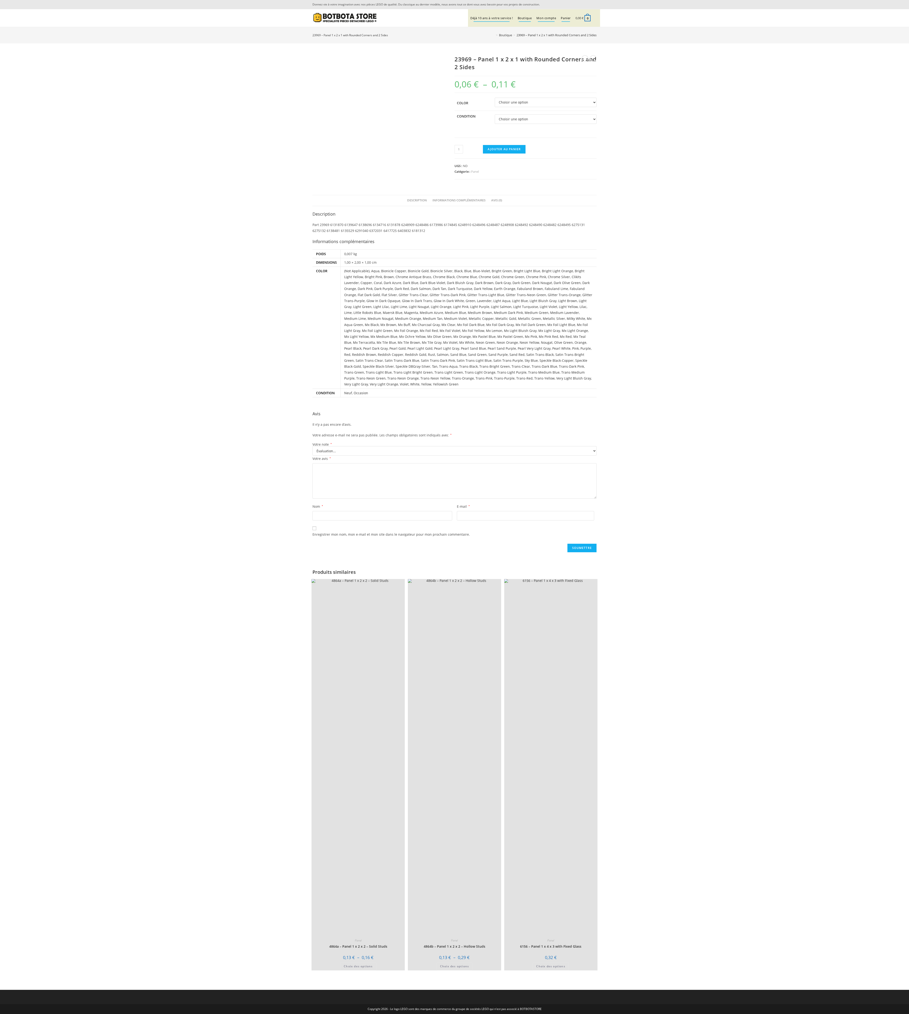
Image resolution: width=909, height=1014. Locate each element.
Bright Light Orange (557, 271)
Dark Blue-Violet (432, 283)
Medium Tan (432, 318)
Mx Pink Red (548, 336)
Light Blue (520, 301)
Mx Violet (450, 342)
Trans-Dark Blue (544, 366)
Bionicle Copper (393, 271)
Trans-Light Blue (379, 372)
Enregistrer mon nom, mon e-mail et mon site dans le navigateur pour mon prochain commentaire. (391, 534)
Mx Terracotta (364, 342)
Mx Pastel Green (510, 336)
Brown (389, 277)
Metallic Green (529, 318)
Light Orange (441, 306)
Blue (467, 271)
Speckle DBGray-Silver (413, 366)
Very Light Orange (384, 384)
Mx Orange (462, 336)
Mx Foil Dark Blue (471, 324)
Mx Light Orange (575, 330)
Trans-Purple (504, 378)
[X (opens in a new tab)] (588, 4)
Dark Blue (410, 283)
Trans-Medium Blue (544, 372)
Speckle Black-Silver (378, 366)
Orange (580, 342)
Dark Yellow (483, 288)
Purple (585, 348)
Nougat (547, 342)
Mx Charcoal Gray (426, 324)
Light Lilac (381, 306)
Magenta (411, 312)
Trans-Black (468, 366)
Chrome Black (444, 277)
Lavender (484, 301)
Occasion (361, 393)
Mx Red (566, 336)
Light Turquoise (525, 306)
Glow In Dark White (449, 301)
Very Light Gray (356, 384)
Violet (404, 384)
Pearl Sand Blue (473, 348)
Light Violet (548, 306)
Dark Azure (392, 283)
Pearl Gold (397, 348)
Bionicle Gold (418, 271)
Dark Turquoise (460, 288)
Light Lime (399, 306)
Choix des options (358, 966)
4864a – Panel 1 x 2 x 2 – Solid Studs (358, 946)
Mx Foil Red (429, 330)
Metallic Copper (481, 318)
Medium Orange (408, 318)
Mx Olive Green (439, 336)
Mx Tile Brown (409, 342)
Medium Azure (431, 312)
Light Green (362, 306)
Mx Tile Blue (386, 342)
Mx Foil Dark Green (531, 324)
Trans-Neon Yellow (435, 378)
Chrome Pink (536, 277)
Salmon (443, 354)
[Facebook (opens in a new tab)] (594, 4)
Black (458, 271)
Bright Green (502, 271)
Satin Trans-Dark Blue (402, 360)
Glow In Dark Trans (417, 301)
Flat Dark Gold (369, 295)
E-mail (463, 506)
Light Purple (479, 306)
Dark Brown (484, 283)
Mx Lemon (494, 330)
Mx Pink (531, 336)
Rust (431, 354)
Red (347, 354)
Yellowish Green (446, 384)
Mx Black (372, 324)
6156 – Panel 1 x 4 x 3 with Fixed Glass (550, 946)
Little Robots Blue (367, 312)
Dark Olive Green (567, 283)
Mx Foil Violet (450, 330)
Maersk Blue (392, 312)
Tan (434, 366)
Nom (317, 506)
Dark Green (521, 283)
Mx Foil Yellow (473, 330)
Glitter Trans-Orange (564, 295)
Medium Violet (455, 318)
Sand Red (517, 354)
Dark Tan (439, 288)
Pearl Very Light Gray (534, 348)
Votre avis (321, 458)
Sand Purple (498, 354)
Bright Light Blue (527, 271)
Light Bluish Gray (543, 301)
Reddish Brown (364, 354)
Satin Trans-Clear (369, 360)
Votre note (322, 444)
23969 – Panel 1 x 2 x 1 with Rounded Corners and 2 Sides (557, 35)
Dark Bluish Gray (460, 283)
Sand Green (477, 354)
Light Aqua (501, 301)
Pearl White (561, 348)
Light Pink (460, 306)
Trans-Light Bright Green (413, 372)
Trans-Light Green (448, 372)
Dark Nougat (542, 283)
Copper (366, 283)
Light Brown (567, 301)
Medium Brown (480, 312)
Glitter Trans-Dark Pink (448, 295)
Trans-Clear (521, 366)
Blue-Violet (481, 271)
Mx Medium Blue (383, 336)
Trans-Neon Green (371, 378)
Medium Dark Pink (508, 312)
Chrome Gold (489, 277)
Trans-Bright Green (494, 366)
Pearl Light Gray (446, 348)
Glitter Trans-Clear (413, 295)
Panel (475, 171)
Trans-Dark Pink (571, 366)
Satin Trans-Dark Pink (438, 360)
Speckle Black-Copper (556, 360)
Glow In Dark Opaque (383, 301)
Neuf (348, 393)
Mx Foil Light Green (377, 330)
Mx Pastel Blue (484, 336)
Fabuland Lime (556, 288)
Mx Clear (448, 324)
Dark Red (402, 288)
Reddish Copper (390, 354)
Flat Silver (389, 295)
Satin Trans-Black (540, 354)
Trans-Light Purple (511, 372)
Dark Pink (365, 288)
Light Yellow (568, 306)
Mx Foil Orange (406, 330)
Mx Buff (404, 324)
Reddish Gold (415, 354)
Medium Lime (355, 318)
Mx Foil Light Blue (561, 324)
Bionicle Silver (441, 271)
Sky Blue (531, 360)
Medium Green (536, 312)
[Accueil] (493, 35)
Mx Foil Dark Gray (500, 324)
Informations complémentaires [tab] (459, 200)
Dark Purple (383, 288)
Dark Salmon (421, 288)
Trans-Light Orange (480, 372)
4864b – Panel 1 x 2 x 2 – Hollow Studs (454, 946)
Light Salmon (501, 306)
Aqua (375, 271)
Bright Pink (373, 277)
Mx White (466, 342)
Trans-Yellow (544, 378)
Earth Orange (504, 288)
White (414, 384)
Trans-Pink (484, 378)
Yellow (426, 384)
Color (462, 103)
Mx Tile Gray (431, 342)
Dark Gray (503, 283)
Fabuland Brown (530, 288)
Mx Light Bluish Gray (520, 330)
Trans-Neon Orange (403, 378)
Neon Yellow (529, 342)
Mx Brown (388, 324)
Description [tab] (417, 200)
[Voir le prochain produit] (593, 58)
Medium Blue (455, 312)
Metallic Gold (505, 318)
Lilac (583, 306)
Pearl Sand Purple (502, 348)
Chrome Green (512, 277)
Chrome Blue (466, 277)
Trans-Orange (463, 378)
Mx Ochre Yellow (412, 336)
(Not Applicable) (357, 271)
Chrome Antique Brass (413, 277)
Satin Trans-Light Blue (474, 360)
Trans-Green (354, 372)
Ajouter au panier (504, 149)
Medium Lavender (564, 312)
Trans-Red (524, 378)
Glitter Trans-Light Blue (485, 295)
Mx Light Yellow (356, 336)
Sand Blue (458, 354)
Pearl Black (352, 348)
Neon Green (485, 342)
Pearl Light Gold (419, 348)
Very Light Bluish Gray (573, 378)
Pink (575, 348)
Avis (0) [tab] (496, 200)
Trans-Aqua (448, 366)
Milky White (576, 318)
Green (470, 301)
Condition (466, 116)
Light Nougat (419, 306)
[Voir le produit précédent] (585, 58)
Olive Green (563, 342)
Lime (348, 312)
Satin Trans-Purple (508, 360)
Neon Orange (507, 342)
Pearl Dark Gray (375, 348)
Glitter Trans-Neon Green (526, 295)
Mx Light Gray (549, 330)
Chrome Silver (559, 277)
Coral (378, 283)
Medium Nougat (380, 318)
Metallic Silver (554, 318)
